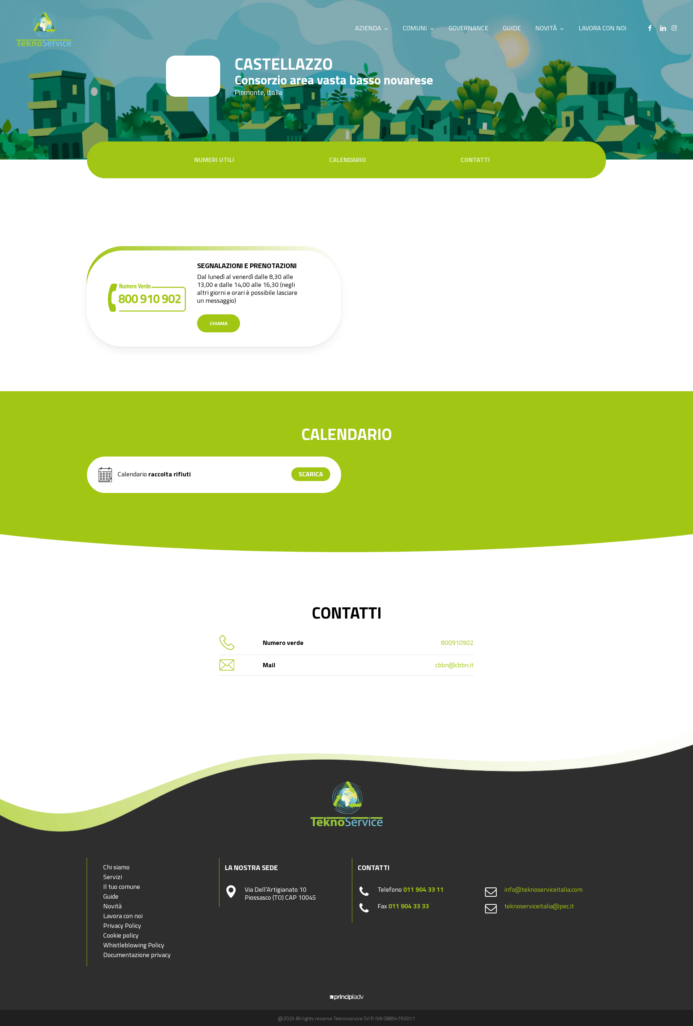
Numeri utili (214, 160)
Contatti (475, 160)
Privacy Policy (122, 925)
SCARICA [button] (310, 474)
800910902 (457, 642)
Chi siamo (116, 867)
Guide (110, 896)
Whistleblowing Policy (133, 945)
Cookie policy (121, 935)
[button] (218, 323)
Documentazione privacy (137, 955)
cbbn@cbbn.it (454, 665)
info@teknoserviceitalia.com (543, 889)
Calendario (347, 160)
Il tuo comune (121, 886)
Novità (112, 906)
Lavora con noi (123, 916)
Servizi (112, 877)
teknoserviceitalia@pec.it (539, 906)
